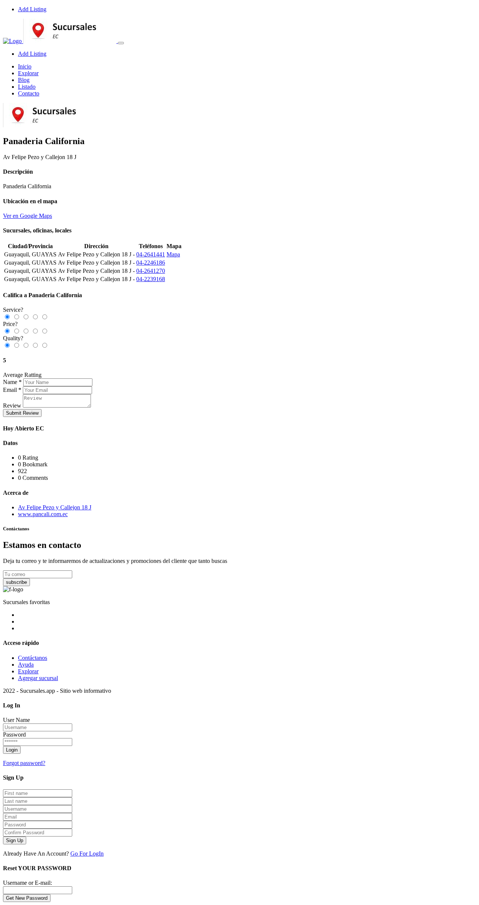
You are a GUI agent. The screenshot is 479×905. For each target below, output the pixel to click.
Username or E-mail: (27, 883)
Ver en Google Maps (27, 216)
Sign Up (14, 840)
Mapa (173, 254)
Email (10, 390)
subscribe (16, 582)
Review (12, 405)
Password (14, 734)
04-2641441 (150, 254)
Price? (10, 324)
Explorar (28, 73)
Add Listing (32, 9)
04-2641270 (150, 271)
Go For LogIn (87, 853)
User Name (16, 720)
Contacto (28, 93)
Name (10, 382)
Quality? (13, 338)
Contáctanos (32, 658)
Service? (13, 310)
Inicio (24, 66)
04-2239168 (150, 279)
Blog (24, 80)
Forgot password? (24, 763)
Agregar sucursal (38, 678)
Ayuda (26, 664)
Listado (27, 86)
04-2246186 (150, 262)
